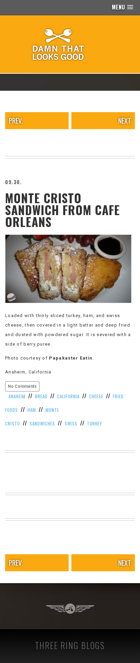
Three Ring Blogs (70, 645)
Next (124, 121)
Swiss (71, 423)
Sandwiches (42, 423)
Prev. (16, 121)
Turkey (94, 423)
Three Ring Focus (70, 609)
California (68, 396)
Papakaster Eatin (70, 358)
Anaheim (16, 396)
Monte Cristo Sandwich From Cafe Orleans (62, 209)
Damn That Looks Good (70, 44)
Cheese (96, 396)
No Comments (22, 386)
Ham (32, 409)
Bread (41, 396)
